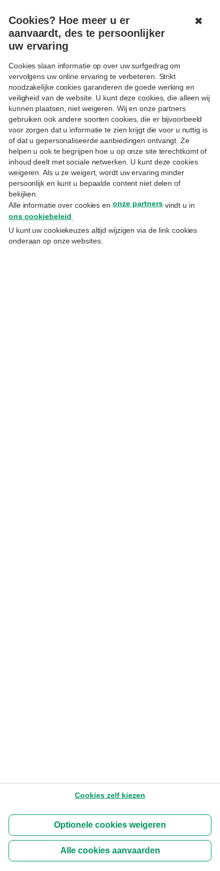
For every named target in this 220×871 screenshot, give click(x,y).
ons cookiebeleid (40, 216)
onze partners (138, 203)
